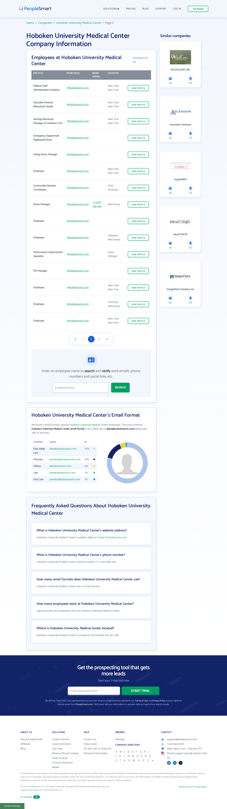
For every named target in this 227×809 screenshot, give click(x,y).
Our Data (57, 748)
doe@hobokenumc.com (62, 473)
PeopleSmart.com (84, 704)
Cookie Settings (12, 806)
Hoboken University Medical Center (78, 22)
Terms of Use (141, 701)
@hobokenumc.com (78, 88)
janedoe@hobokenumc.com (65, 479)
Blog (23, 748)
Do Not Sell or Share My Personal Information (97, 751)
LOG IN (177, 9)
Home (30, 22)
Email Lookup (59, 758)
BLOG (145, 9)
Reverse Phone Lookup (65, 753)
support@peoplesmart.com (182, 739)
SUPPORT (160, 9)
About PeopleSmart (31, 739)
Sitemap (119, 739)
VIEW (138, 88)
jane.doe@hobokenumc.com (65, 459)
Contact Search (60, 739)
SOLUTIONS (110, 9)
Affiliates (25, 744)
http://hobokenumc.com (113, 537)
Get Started (198, 9)
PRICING (131, 9)
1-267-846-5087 (175, 744)
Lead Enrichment (61, 744)
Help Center (90, 744)
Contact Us (90, 739)
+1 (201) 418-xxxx (97, 204)
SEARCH (120, 387)
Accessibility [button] (26, 797)
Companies (45, 22)
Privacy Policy (158, 701)
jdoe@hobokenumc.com (63, 449)
